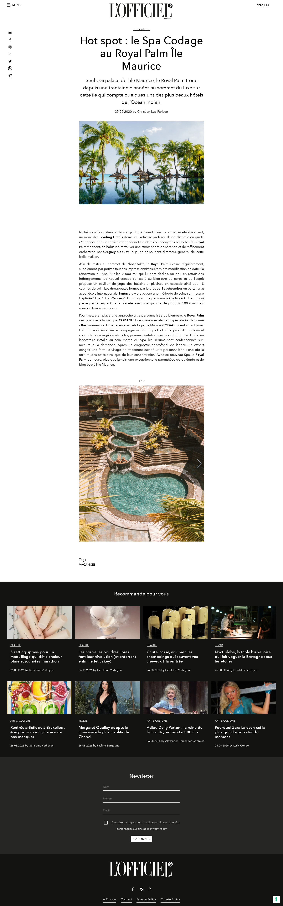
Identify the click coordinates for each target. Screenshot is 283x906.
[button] (199, 463)
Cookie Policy (170, 899)
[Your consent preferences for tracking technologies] (276, 899)
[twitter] (10, 61)
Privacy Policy (158, 828)
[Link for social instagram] (141, 890)
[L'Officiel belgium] (141, 11)
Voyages (141, 29)
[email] (10, 33)
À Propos (109, 899)
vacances (87, 564)
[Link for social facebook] (133, 890)
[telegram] (10, 76)
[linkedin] (10, 54)
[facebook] (10, 40)
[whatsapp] (10, 68)
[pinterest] (10, 47)
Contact (126, 899)
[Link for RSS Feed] (150, 890)
